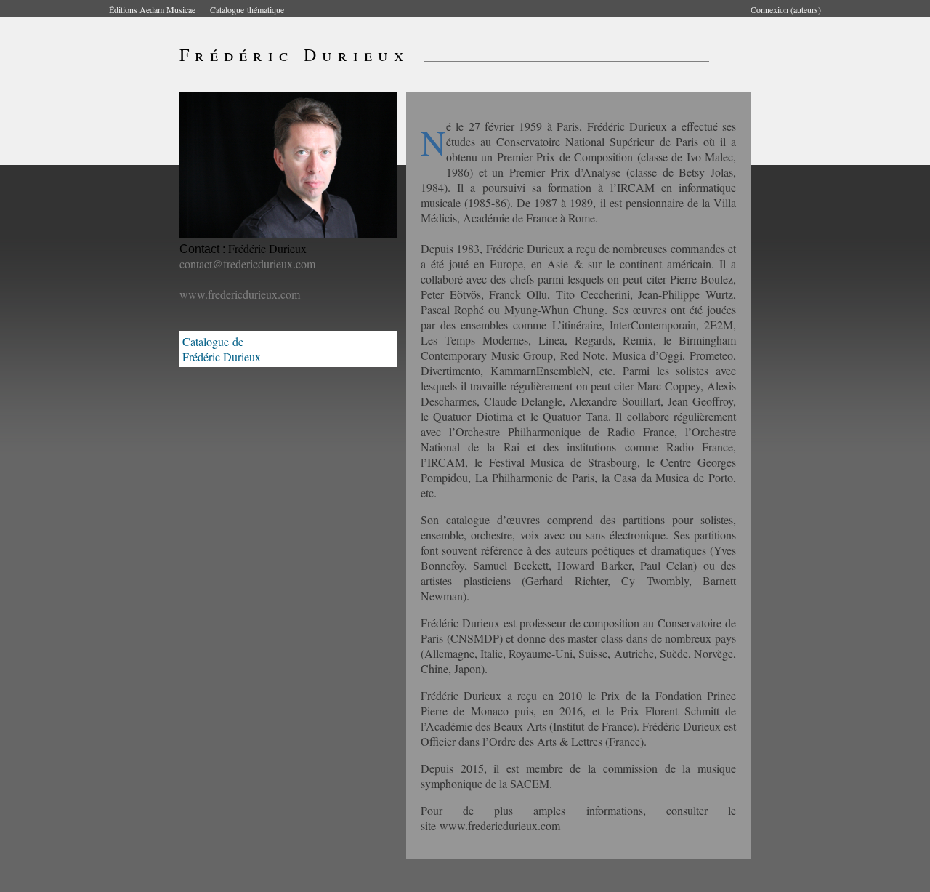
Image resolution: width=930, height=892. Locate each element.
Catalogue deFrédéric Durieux (221, 349)
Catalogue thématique (247, 9)
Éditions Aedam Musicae (152, 9)
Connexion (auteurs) (786, 9)
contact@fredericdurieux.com (247, 263)
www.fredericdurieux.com (239, 294)
